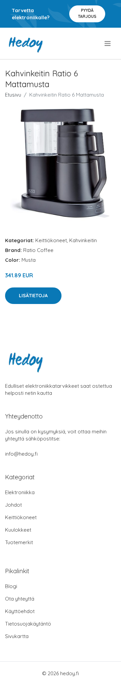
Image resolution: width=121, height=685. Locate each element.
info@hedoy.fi (21, 454)
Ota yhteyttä (19, 598)
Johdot (13, 505)
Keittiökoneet (51, 240)
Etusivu (13, 95)
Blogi (11, 586)
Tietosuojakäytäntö (28, 623)
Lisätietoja (33, 296)
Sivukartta (17, 636)
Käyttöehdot (20, 611)
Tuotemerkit (19, 542)
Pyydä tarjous (87, 13)
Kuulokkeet (18, 530)
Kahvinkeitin (83, 240)
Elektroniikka (20, 492)
